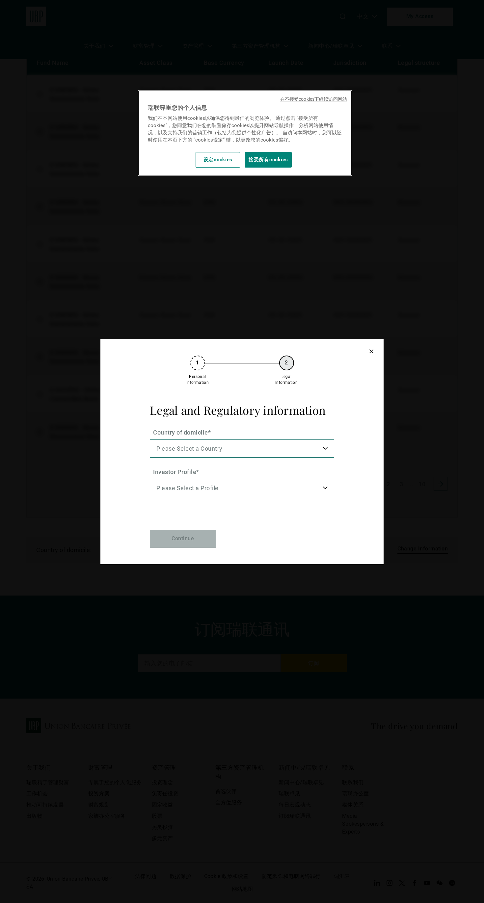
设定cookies (218, 160)
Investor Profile (174, 471)
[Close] (371, 351)
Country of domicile (180, 432)
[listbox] (242, 448)
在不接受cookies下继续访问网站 (313, 99)
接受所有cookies (268, 160)
